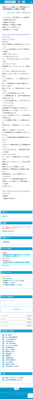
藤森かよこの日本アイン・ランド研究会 (14, 377)
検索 (29, 315)
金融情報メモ (8, 355)
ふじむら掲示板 (8, 362)
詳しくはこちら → (6, 258)
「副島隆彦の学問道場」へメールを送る (13, 284)
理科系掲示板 (8, 353)
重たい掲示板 (8, 335)
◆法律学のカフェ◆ (9, 351)
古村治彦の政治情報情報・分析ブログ (13, 379)
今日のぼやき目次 (8, 278)
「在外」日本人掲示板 (10, 343)
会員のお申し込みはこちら (8, 231)
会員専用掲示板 (5, 241)
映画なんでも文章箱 (9, 349)
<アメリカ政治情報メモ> (10, 339)
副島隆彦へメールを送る (9, 282)
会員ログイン (5, 216)
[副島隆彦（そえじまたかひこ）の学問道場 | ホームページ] (15, 2)
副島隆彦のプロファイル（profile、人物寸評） (14, 280)
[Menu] (31, 2)
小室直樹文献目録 (9, 357)
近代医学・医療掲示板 (10, 359)
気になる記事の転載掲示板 (11, 337)
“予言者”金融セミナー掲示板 (11, 366)
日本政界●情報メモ (9, 341)
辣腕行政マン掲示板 (9, 364)
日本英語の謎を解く (9, 347)
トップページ (7, 276)
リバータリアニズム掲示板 (11, 345)
